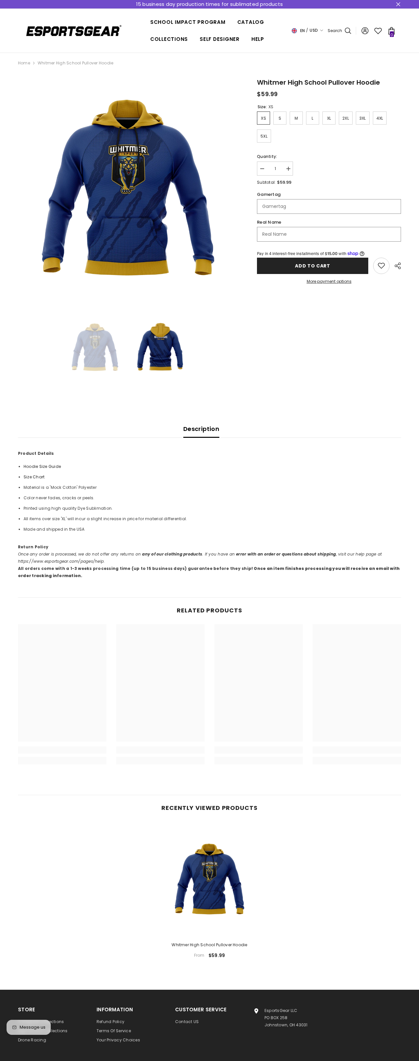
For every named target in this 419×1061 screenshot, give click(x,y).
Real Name (269, 222)
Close (398, 4)
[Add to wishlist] (381, 265)
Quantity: (267, 156)
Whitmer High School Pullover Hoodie (209, 945)
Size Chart (34, 477)
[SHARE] (395, 266)
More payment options (329, 281)
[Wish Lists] (378, 31)
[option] (128, 187)
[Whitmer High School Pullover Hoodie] (209, 879)
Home (24, 63)
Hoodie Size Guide (42, 466)
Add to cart (312, 265)
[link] (62, 750)
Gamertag (269, 194)
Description (201, 429)
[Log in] (365, 31)
